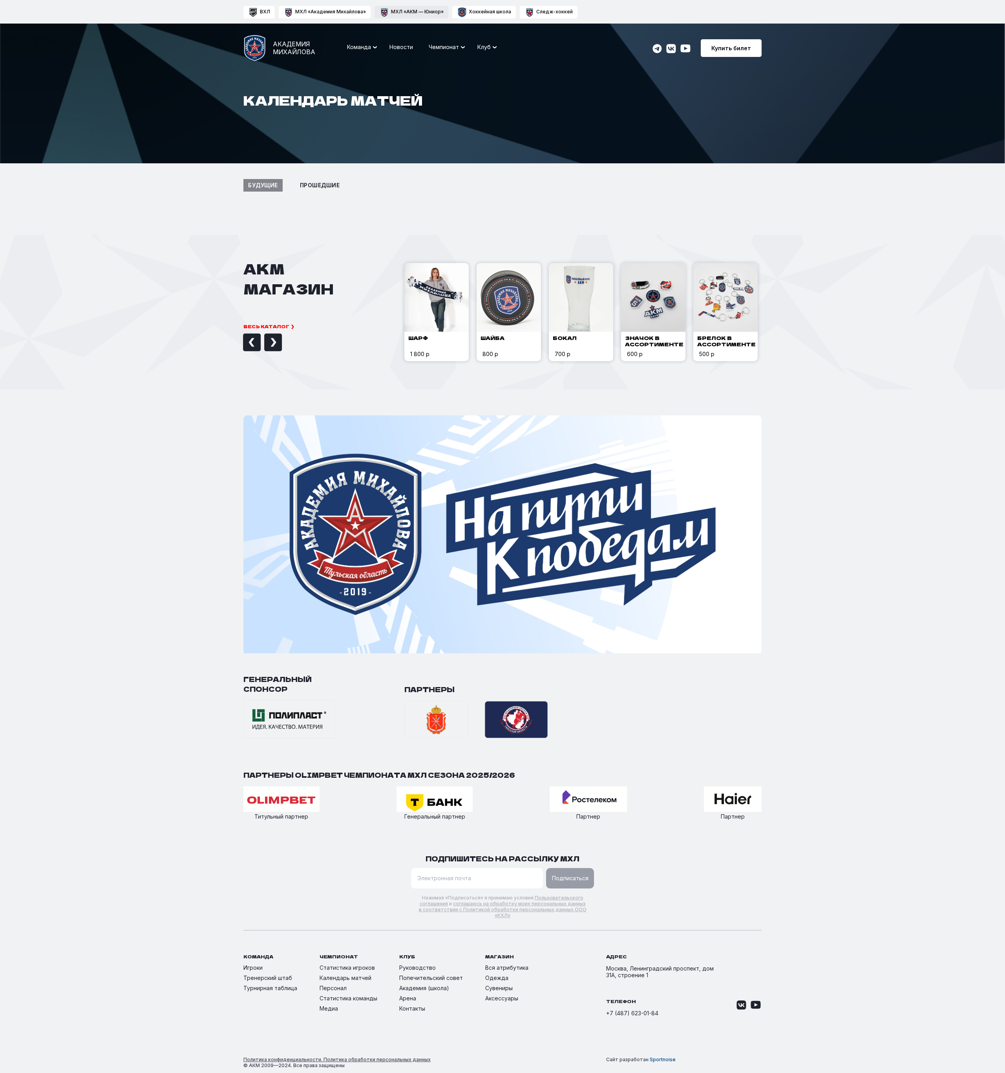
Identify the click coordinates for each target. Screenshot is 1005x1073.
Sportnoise (663, 1059)
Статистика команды (348, 998)
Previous (243, 342)
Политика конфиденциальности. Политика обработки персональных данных (337, 1059)
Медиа (329, 1008)
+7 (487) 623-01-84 (632, 1013)
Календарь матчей (345, 977)
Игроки (253, 967)
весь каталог (266, 326)
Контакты (412, 1008)
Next (264, 342)
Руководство (417, 967)
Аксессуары (501, 998)
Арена (407, 998)
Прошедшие (320, 185)
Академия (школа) (424, 988)
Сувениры (499, 988)
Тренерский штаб (267, 977)
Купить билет (731, 48)
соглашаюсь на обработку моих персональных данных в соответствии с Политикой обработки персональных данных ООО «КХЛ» (503, 909)
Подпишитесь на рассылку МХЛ (502, 858)
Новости (401, 47)
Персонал (333, 988)
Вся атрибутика (506, 967)
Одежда (496, 977)
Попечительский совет (431, 977)
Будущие (263, 185)
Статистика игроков (347, 967)
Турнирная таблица (270, 988)
